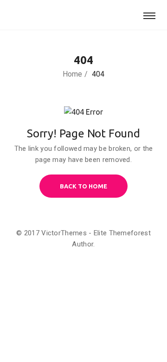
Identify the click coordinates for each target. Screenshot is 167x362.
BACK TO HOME (83, 186)
